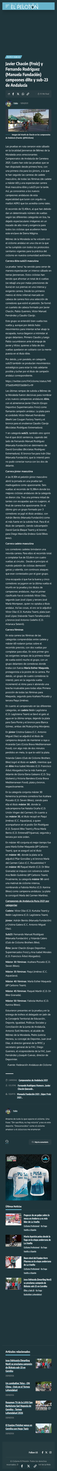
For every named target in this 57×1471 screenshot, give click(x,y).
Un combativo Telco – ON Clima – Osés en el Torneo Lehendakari (18, 1387)
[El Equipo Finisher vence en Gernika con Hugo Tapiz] (43, 1428)
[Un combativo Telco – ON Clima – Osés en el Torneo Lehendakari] (43, 1386)
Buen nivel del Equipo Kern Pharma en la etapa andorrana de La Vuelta (37, 1261)
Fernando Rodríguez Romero (31, 1085)
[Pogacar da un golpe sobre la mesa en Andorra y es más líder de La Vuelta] (13, 1219)
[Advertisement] (28, 31)
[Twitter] (46, 1452)
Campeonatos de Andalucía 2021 (33, 1080)
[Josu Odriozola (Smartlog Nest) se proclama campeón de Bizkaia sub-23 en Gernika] (13, 1284)
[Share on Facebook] (13, 93)
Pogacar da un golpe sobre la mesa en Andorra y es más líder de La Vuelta (37, 1218)
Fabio (16, 103)
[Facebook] (42, 1452)
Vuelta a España (30, 1230)
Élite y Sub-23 (13, 57)
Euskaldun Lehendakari (33, 1294)
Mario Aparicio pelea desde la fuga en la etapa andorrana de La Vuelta (37, 1239)
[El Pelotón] (26, 6)
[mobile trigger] (8, 6)
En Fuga (44, 1226)
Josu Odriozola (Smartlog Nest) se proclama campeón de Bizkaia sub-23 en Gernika (37, 1283)
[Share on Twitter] (18, 93)
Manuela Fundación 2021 (28, 1094)
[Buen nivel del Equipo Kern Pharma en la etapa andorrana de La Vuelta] (13, 1262)
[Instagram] (50, 1452)
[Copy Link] (28, 93)
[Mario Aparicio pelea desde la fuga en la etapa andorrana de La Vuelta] (13, 1241)
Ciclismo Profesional (31, 1226)
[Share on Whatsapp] (23, 93)
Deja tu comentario (41, 1142)
